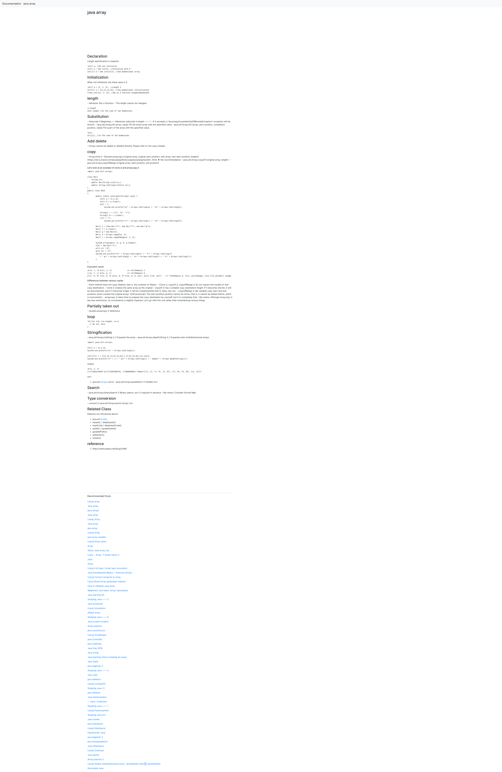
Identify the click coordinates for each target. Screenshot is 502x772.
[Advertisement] (406, 172)
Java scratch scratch (98, 621)
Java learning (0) (96, 595)
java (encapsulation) (98, 741)
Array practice (95, 626)
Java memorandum (97, 697)
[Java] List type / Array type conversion (107, 568)
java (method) (94, 643)
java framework (95, 723)
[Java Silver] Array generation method (107, 581)
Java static (93, 661)
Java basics (93, 755)
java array (29, 3)
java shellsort (94, 679)
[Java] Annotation (96, 608)
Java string (93, 652)
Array (90, 546)
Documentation (11, 3)
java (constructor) (96, 630)
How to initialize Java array (101, 586)
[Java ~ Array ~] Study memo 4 (103, 555)
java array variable (97, 537)
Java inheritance (96, 746)
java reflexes (94, 692)
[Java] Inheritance (96, 728)
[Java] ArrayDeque (97, 635)
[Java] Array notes (97, 541)
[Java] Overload (96, 750)
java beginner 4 (95, 666)
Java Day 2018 (95, 648)
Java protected (95, 603)
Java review (93, 719)
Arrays (104, 382)
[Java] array (94, 501)
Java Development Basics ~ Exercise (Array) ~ (111, 572)
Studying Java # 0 (97, 715)
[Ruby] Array (94, 612)
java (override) (95, 639)
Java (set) (93, 675)
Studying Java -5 (96, 688)
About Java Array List (98, 550)
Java (90, 559)
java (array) (93, 510)
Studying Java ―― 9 (98, 617)
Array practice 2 (96, 759)
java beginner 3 (95, 737)
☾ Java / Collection (97, 701)
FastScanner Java (96, 732)
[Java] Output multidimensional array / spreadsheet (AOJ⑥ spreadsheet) (124, 763)
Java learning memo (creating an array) (107, 657)
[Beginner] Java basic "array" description (108, 590)
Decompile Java (96, 768)
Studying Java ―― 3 (98, 599)
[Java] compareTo (97, 683)
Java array (93, 506)
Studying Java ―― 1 (98, 706)
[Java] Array (94, 519)
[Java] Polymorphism (98, 710)
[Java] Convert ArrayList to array (104, 577)
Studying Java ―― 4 (98, 670)
